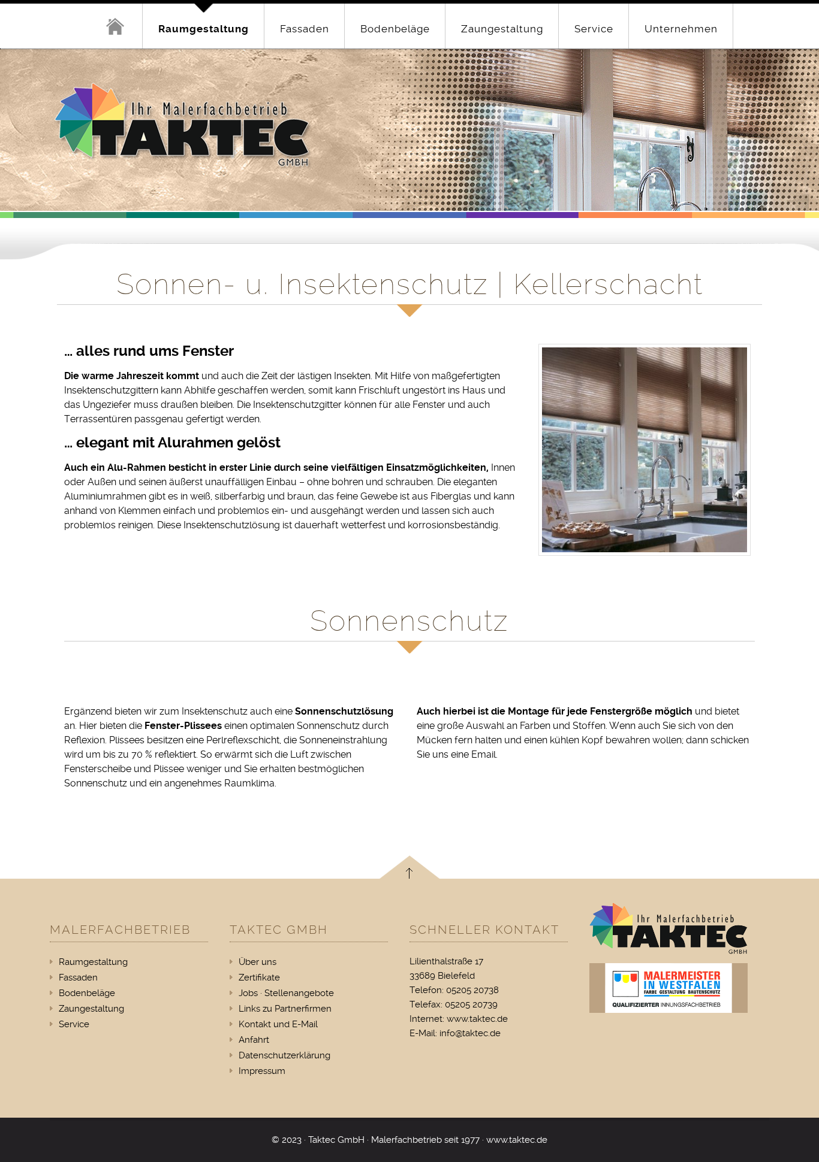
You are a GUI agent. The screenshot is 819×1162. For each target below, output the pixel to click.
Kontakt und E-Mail (278, 1024)
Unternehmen (681, 29)
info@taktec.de (470, 1033)
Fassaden (304, 29)
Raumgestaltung (203, 29)
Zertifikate (259, 977)
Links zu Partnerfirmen (285, 1008)
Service (593, 29)
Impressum (262, 1071)
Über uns (257, 962)
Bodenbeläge (395, 29)
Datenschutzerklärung (284, 1055)
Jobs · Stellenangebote (286, 993)
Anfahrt (254, 1039)
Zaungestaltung (502, 29)
